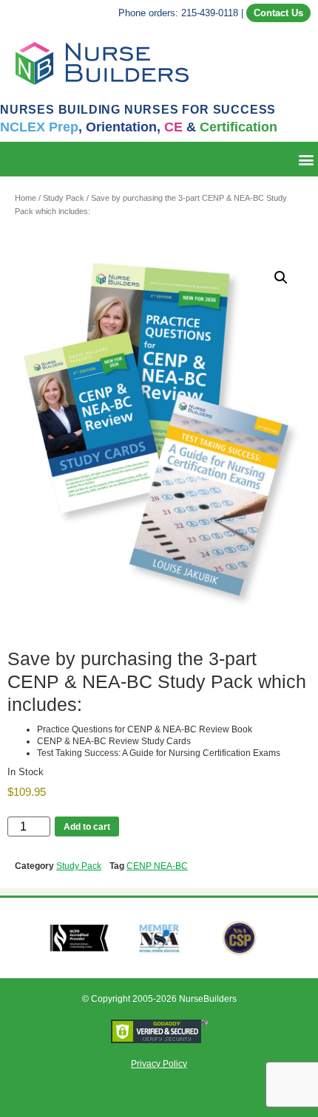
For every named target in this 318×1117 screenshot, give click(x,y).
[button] (306, 159)
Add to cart (87, 827)
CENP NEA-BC (157, 866)
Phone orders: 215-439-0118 (178, 12)
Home (25, 197)
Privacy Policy (159, 1064)
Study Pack (63, 197)
